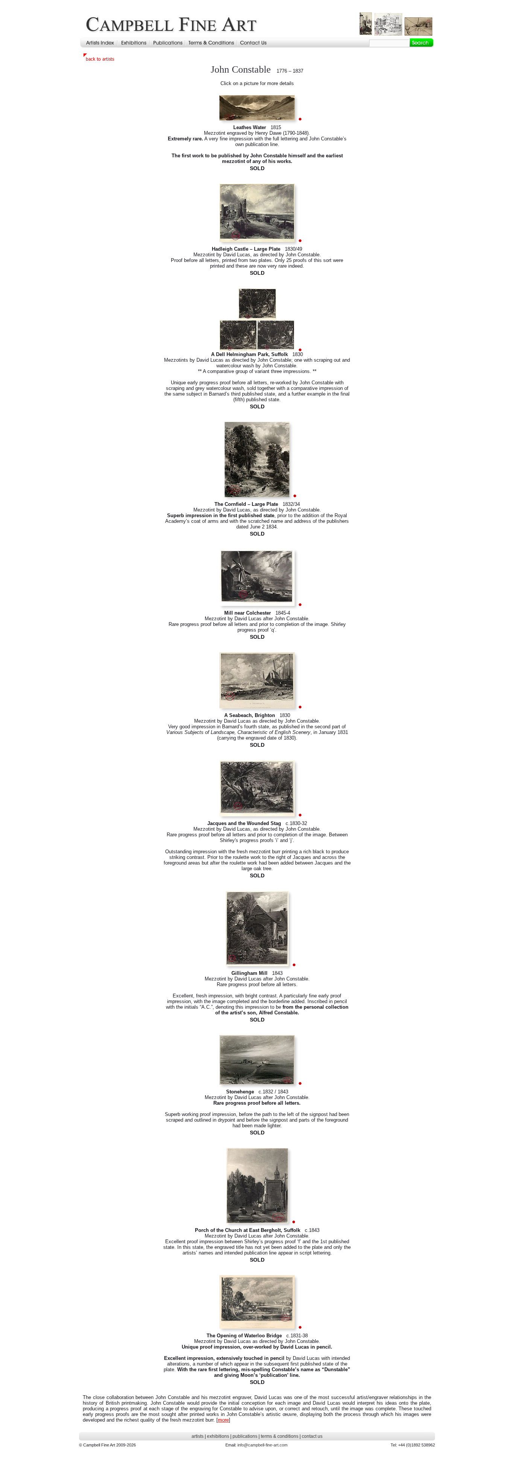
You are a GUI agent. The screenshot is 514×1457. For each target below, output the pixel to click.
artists (198, 1436)
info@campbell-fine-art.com (262, 1445)
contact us (312, 1436)
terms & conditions (279, 1436)
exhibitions (218, 1436)
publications (245, 1436)
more (223, 1420)
